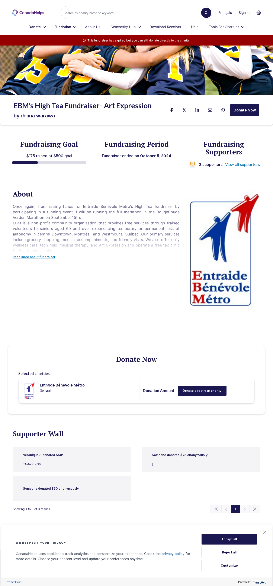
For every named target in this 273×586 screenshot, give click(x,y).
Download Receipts (165, 27)
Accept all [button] (229, 539)
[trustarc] (259, 581)
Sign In (244, 12)
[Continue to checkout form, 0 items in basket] (260, 13)
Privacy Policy (14, 581)
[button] (264, 532)
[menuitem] (37, 26)
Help (195, 27)
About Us (92, 27)
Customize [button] (229, 565)
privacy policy (173, 554)
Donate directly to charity (202, 390)
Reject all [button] (229, 552)
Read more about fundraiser (34, 257)
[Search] (206, 13)
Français (225, 12)
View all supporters (242, 164)
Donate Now (245, 110)
